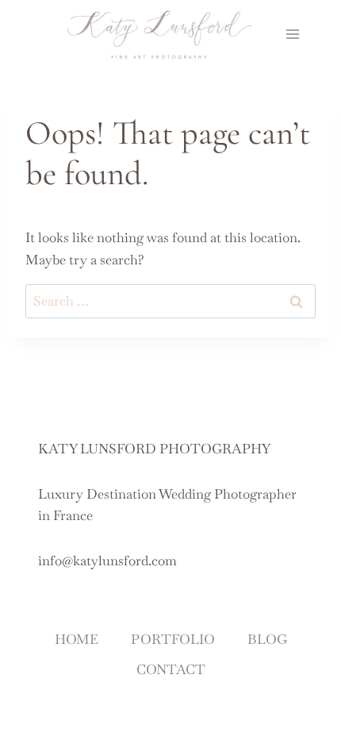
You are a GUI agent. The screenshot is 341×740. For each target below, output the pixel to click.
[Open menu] (293, 33)
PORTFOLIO (173, 639)
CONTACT (170, 669)
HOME (76, 639)
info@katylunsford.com (107, 560)
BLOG (267, 639)
